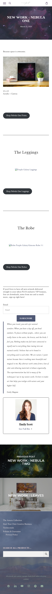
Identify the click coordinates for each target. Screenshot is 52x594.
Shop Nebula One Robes (16, 267)
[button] (4, 3)
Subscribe (26, 318)
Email (5, 304)
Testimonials (8, 528)
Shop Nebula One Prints (16, 115)
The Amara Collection (12, 520)
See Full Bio (24, 428)
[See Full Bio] (31, 429)
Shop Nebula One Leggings (17, 191)
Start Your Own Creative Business (17, 524)
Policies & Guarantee (12, 531)
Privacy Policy (12, 534)
